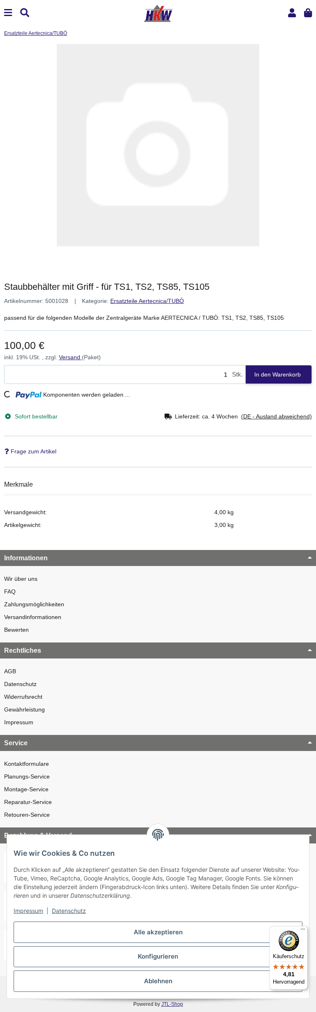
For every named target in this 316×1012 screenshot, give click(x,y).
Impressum (18, 722)
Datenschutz (20, 684)
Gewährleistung (24, 709)
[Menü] (303, 931)
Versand (70, 357)
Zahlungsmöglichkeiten (34, 604)
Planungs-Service (27, 776)
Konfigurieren (158, 956)
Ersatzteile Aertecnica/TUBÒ (147, 301)
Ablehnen (158, 981)
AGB (10, 671)
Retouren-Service (27, 814)
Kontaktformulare (26, 763)
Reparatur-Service (28, 802)
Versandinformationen (32, 617)
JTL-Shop (172, 1004)
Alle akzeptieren (158, 932)
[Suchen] (24, 13)
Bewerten (16, 629)
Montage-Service (26, 789)
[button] (292, 13)
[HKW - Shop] (158, 12)
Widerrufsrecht (23, 696)
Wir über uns (20, 578)
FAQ (10, 591)
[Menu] (8, 13)
